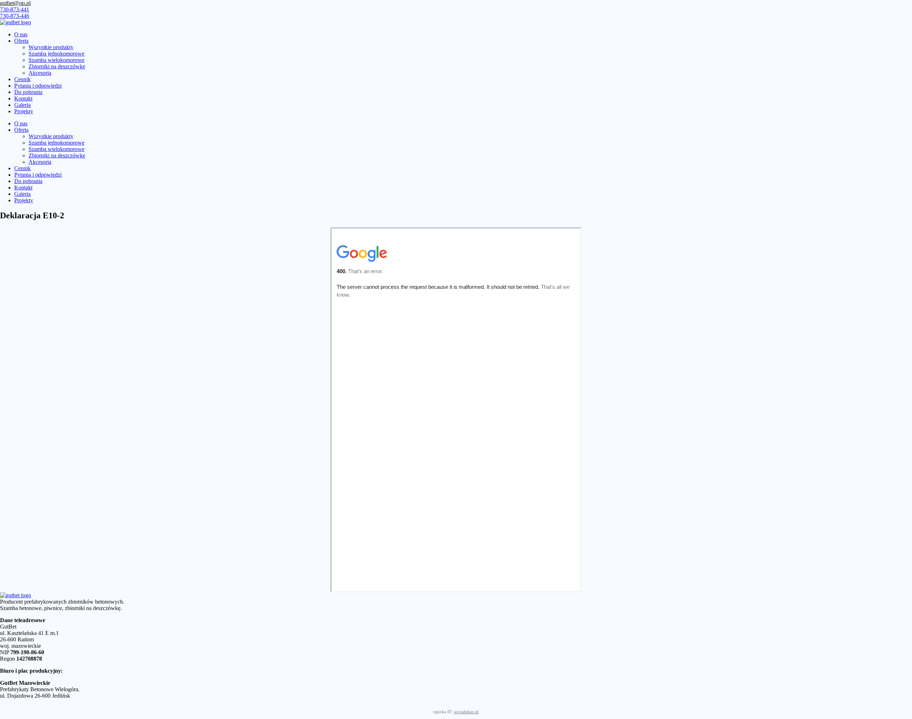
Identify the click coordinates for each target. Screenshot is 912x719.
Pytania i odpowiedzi (38, 86)
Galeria (22, 105)
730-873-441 (14, 9)
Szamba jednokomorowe (56, 54)
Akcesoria (39, 73)
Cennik (22, 79)
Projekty (23, 111)
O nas (20, 34)
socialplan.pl (466, 711)
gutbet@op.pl (15, 3)
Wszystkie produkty (50, 47)
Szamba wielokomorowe (56, 60)
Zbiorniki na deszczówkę (56, 66)
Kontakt (23, 98)
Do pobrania (28, 92)
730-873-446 (14, 16)
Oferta (21, 41)
